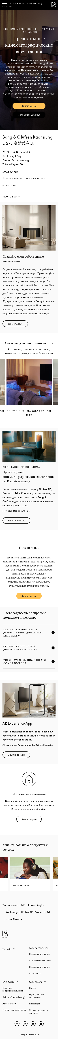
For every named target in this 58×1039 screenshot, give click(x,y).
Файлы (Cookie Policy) (15, 997)
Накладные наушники (42, 954)
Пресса (42, 988)
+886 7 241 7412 (10, 172)
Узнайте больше (19, 521)
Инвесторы (42, 1003)
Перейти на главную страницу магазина (22, 5)
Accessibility (15, 1003)
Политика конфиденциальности (15, 989)
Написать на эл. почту (35, 178)
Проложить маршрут (31, 115)
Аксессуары (42, 973)
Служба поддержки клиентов (42, 1011)
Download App (19, 755)
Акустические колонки (42, 960)
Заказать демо (33, 106)
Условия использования (15, 1010)
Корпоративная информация (42, 995)
